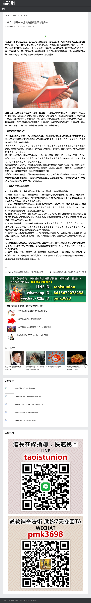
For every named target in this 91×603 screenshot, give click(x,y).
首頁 (4, 9)
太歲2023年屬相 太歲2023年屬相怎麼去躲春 (27, 272)
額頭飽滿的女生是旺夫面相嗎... (25, 388)
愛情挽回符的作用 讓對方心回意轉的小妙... (29, 404)
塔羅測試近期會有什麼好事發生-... (26, 420)
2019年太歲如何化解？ (54, 367)
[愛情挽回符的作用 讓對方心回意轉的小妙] (9, 406)
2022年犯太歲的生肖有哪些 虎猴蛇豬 (29, 319)
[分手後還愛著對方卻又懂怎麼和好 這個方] (9, 398)
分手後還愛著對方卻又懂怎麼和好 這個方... (29, 396)
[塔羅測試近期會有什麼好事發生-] (9, 422)
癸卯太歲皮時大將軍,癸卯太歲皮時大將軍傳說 (32, 335)
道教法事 (16, 15)
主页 (9, 15)
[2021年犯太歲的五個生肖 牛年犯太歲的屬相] (11, 313)
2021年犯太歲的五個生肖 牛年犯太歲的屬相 (32, 311)
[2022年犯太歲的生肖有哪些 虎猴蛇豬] (11, 321)
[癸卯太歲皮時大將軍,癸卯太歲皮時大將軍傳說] (11, 337)
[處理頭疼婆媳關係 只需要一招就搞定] (9, 414)
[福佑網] (14, 3)
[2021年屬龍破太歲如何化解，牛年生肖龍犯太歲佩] (11, 329)
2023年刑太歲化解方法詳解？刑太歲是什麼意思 (69, 272)
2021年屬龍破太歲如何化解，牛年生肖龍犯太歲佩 (34, 327)
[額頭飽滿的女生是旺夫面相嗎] (9, 390)
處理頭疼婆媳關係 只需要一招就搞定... (28, 412)
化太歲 (23, 15)
